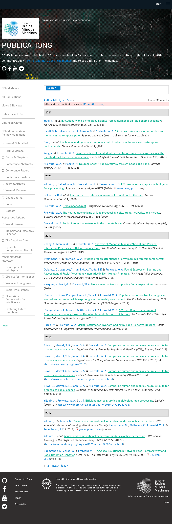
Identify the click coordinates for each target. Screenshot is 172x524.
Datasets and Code (13, 114)
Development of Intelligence (15, 269)
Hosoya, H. (71, 164)
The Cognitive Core (17, 240)
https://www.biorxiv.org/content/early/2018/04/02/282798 (93, 404)
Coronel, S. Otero (54, 295)
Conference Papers (17, 170)
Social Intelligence (17, 290)
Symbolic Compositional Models (19, 248)
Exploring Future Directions (16, 310)
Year (69, 100)
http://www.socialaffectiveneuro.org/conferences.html (79, 379)
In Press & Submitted (15, 143)
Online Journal (14, 197)
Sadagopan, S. (53, 451)
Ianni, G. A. (81, 269)
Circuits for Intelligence (20, 276)
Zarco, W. (49, 325)
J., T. (82, 400)
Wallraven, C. (138, 425)
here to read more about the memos (48, 60)
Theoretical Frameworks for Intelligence (15, 299)
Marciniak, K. (64, 244)
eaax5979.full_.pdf (125, 189)
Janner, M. (66, 421)
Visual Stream (14, 224)
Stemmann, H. (52, 259)
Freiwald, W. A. (105, 131)
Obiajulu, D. (51, 269)
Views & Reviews (12, 105)
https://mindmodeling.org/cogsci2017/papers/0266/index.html (84, 444)
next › (55, 465)
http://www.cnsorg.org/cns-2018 (65, 364)
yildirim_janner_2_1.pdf (90, 430)
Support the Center (24, 479)
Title (55, 100)
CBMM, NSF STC (50, 20)
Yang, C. (49, 120)
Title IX (18, 498)
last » (64, 465)
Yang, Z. (49, 153)
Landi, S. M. (51, 131)
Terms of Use (21, 486)
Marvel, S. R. (63, 345)
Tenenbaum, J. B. (109, 184)
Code (9, 204)
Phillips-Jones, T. (76, 295)
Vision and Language (18, 283)
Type (62, 100)
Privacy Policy (21, 492)
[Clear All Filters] (93, 104)
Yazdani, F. (95, 269)
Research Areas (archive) (11, 259)
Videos (29, 75)
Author (48, 100)
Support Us (32, 78)
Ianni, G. (64, 284)
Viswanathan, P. (69, 131)
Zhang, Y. (49, 244)
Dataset (10, 211)
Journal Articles (15, 183)
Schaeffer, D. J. (53, 195)
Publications (68, 20)
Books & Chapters (17, 157)
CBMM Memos (11, 88)
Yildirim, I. (50, 184)
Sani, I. (48, 142)
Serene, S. (86, 131)
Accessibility (20, 504)
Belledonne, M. (67, 184)
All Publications (11, 97)
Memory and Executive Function (20, 232)
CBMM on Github (12, 122)
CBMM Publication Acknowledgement (13, 133)
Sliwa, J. (49, 345)
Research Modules (13, 217)
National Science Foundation (83, 479)
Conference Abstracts (19, 164)
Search (51, 88)
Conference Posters (18, 177)
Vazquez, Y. (66, 269)
